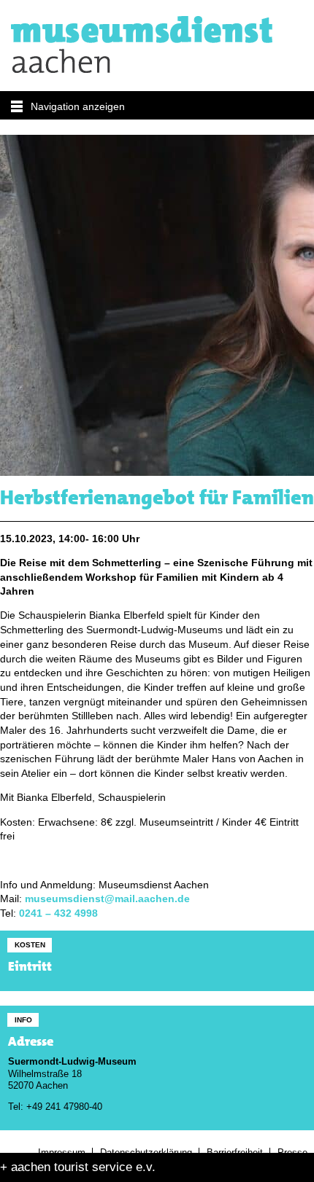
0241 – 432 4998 (58, 913)
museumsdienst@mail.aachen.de (107, 898)
